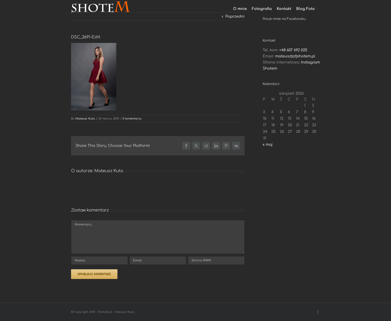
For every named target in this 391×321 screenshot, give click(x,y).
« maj (268, 145)
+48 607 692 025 (293, 50)
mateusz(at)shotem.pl (295, 56)
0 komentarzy (132, 118)
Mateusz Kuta (85, 118)
